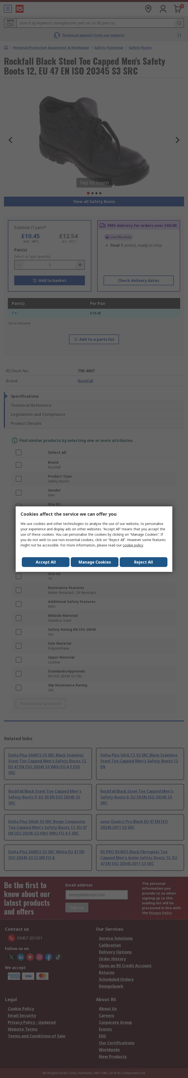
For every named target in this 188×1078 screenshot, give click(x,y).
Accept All (46, 562)
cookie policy (133, 545)
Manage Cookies (95, 562)
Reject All (143, 562)
